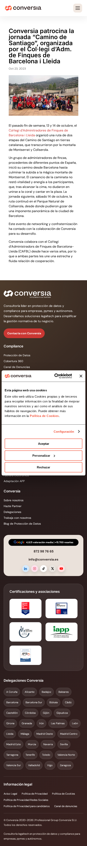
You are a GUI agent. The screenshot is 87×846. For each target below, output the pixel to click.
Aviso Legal (10, 793)
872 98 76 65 (44, 551)
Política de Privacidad (35, 793)
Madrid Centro (68, 734)
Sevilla (64, 744)
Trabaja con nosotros (17, 518)
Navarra (48, 744)
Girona (10, 723)
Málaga (25, 734)
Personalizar (41, 455)
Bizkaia (53, 702)
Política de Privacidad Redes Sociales (26, 800)
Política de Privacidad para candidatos (27, 806)
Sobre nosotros (13, 500)
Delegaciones (12, 512)
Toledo (46, 754)
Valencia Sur (13, 765)
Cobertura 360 (13, 361)
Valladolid (34, 765)
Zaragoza (65, 765)
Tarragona (12, 754)
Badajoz (46, 692)
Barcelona (12, 702)
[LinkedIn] (25, 568)
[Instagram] (34, 568)
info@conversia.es (43, 559)
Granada (27, 723)
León (75, 723)
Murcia (32, 744)
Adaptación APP (14, 481)
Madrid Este (13, 744)
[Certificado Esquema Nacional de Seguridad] (25, 655)
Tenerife (30, 754)
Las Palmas (58, 723)
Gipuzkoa (62, 713)
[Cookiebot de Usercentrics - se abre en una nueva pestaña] (54, 376)
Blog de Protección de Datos (22, 523)
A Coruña (11, 692)
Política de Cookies (44, 416)
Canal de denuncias (65, 806)
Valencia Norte (66, 754)
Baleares (63, 692)
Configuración (64, 431)
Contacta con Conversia (24, 333)
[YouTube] (61, 568)
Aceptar (43, 443)
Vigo (50, 765)
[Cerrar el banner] (81, 376)
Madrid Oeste (44, 734)
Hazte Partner (12, 506)
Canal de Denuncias (17, 367)
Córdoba (30, 713)
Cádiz (68, 702)
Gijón (46, 713)
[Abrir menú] (77, 8)
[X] (52, 568)
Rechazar (43, 467)
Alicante (29, 692)
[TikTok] (43, 568)
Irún (41, 723)
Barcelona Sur (33, 702)
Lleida (9, 734)
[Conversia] (23, 8)
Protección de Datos (17, 355)
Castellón (12, 713)
